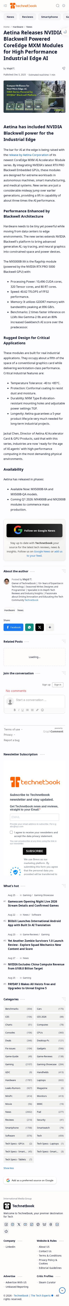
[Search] (57, 5)
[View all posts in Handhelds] (50, 1072)
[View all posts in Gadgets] (50, 1048)
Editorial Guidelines (50, 1268)
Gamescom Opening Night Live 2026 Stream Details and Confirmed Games (33, 903)
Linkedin (10, 1246)
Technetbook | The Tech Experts (32, 1295)
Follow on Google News (39, 530)
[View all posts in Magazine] (50, 1088)
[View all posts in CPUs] (50, 1032)
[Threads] (50, 1224)
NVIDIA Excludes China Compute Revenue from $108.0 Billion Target (36, 966)
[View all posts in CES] (19, 1017)
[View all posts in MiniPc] (19, 1096)
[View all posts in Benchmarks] (19, 1009)
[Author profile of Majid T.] (9, 68)
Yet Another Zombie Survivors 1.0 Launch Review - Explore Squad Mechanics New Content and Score (35, 945)
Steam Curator (47, 1282)
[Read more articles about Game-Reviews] (31, 934)
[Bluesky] (44, 1224)
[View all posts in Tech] (50, 1135)
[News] (10, 16)
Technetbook (31, 600)
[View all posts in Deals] (19, 1040)
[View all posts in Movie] (19, 1104)
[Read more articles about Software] (36, 915)
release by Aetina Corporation (29, 155)
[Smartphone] (49, 16)
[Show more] (9, 1168)
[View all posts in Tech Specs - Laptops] (50, 1143)
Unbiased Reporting (17, 1286)
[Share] (63, 68)
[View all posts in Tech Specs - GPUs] (19, 1143)
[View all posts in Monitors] (50, 1096)
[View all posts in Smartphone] (19, 1128)
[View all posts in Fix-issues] (19, 1048)
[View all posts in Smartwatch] (50, 1128)
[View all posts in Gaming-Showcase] (50, 1064)
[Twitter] (19, 1224)
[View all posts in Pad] (50, 1112)
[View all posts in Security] (50, 1120)
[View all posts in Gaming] (19, 1064)
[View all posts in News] (19, 1112)
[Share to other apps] (50, 627)
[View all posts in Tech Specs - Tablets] (19, 1159)
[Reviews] (27, 16)
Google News (42, 551)
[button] (13, 627)
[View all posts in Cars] (50, 1009)
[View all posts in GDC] (19, 1072)
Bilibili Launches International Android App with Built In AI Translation (34, 923)
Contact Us (45, 1251)
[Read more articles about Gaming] (27, 895)
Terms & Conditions (50, 1255)
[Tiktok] (31, 1224)
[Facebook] (6, 1224)
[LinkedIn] (57, 1224)
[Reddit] (6, 1231)
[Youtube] (25, 1224)
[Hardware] (9, 610)
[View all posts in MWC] (50, 1104)
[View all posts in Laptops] (50, 1080)
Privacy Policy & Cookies (48, 1261)
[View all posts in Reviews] (19, 1120)
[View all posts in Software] (19, 1135)
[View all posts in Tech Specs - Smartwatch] (50, 1151)
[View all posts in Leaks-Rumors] (19, 1088)
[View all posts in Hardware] (19, 1080)
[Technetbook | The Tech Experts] (23, 5)
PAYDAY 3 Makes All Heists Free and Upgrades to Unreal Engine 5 (32, 986)
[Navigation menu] (5, 5)
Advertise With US (16, 1282)
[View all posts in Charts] (19, 1024)
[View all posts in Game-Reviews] (50, 1056)
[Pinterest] (38, 1224)
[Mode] (63, 5)
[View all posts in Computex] (50, 1024)
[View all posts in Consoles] (19, 1032)
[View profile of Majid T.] (22, 579)
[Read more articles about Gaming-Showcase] (44, 895)
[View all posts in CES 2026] (50, 1017)
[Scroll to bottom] (62, 1290)
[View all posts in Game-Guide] (19, 1056)
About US (44, 1246)
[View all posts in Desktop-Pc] (50, 1040)
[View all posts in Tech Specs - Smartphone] (19, 1151)
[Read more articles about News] (26, 915)
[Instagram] (12, 1224)
